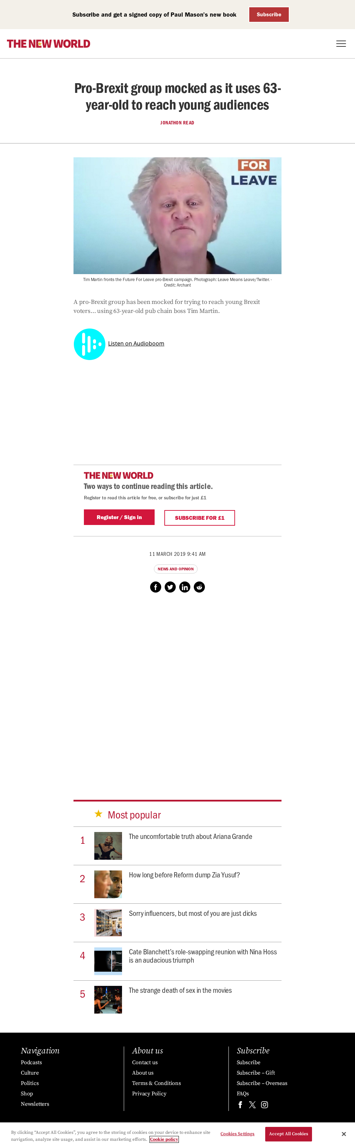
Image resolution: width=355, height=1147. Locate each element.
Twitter (170, 587)
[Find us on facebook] (240, 1106)
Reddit (199, 587)
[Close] (344, 1133)
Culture (30, 1072)
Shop (27, 1093)
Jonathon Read (177, 123)
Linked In (184, 587)
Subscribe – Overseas (262, 1083)
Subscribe (269, 14)
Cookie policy (164, 1139)
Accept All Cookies (288, 1134)
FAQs (243, 1093)
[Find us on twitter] (252, 1106)
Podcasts (31, 1062)
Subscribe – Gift (256, 1072)
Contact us (144, 1062)
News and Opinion (176, 569)
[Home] (48, 44)
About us (142, 1072)
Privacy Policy (149, 1093)
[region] (177, 1134)
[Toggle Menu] (341, 44)
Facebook (155, 587)
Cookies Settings (237, 1134)
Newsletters (35, 1104)
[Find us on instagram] (264, 1106)
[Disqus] (177, 689)
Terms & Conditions (156, 1083)
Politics (29, 1083)
